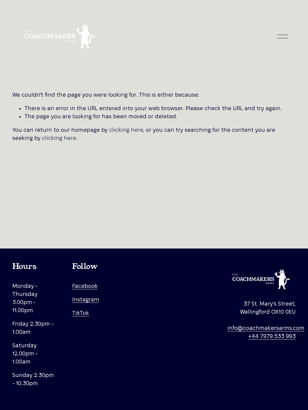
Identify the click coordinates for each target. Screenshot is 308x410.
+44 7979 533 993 (272, 336)
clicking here (126, 130)
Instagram (85, 299)
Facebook (85, 286)
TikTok (80, 313)
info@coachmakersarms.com (265, 328)
